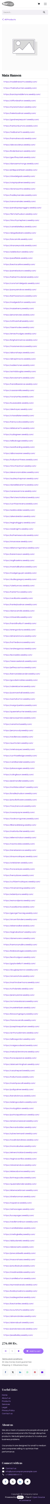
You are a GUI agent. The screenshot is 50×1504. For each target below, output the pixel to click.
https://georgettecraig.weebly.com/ (21, 913)
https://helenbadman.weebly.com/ (20, 113)
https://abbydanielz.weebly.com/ (19, 1241)
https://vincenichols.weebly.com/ (19, 976)
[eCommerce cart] (39, 4)
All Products (10, 20)
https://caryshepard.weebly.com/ (19, 1071)
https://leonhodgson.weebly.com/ (19, 957)
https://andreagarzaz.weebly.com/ (20, 649)
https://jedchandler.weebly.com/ (19, 781)
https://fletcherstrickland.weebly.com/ (22, 497)
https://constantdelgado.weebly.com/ (22, 283)
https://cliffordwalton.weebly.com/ (20, 101)
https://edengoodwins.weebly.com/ (20, 1102)
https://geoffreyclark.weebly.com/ (20, 157)
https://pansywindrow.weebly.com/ (20, 290)
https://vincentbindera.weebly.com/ (20, 919)
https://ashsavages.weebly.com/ (19, 1209)
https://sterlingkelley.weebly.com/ (19, 1234)
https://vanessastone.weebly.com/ (20, 491)
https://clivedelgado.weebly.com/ (19, 176)
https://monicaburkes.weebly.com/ (20, 1146)
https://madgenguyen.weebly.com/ (20, 573)
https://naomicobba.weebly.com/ (19, 844)
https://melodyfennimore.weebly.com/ (21, 1052)
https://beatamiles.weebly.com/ (19, 1304)
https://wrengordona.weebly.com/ (20, 630)
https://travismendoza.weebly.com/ (20, 346)
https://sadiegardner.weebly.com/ (20, 1297)
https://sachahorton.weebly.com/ (19, 699)
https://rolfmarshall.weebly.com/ (19, 321)
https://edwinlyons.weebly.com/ (18, 894)
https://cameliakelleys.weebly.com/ (20, 227)
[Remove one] (5, 1351)
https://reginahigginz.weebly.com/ (20, 523)
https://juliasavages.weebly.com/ (19, 768)
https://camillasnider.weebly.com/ (19, 762)
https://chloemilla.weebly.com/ (18, 617)
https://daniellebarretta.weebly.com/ (21, 485)
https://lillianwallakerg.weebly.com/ (20, 825)
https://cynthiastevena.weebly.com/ (21, 504)
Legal (4, 1407)
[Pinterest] (35, 1372)
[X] (13, 1372)
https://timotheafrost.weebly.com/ (20, 466)
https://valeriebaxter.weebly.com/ (19, 686)
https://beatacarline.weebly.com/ (19, 264)
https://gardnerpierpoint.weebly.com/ (21, 120)
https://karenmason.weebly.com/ (19, 554)
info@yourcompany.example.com (21, 1471)
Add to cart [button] (35, 1351)
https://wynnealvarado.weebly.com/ (20, 1285)
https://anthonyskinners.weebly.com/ (21, 1033)
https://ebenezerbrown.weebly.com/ (21, 1190)
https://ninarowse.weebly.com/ (18, 541)
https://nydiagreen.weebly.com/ (19, 434)
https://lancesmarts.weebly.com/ (19, 378)
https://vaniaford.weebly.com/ (18, 724)
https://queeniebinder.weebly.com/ (20, 1184)
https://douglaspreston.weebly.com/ (21, 970)
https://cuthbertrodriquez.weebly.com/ (22, 882)
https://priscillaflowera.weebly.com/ (20, 800)
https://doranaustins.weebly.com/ (19, 189)
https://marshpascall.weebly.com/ (19, 1083)
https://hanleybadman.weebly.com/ (20, 604)
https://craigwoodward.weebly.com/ (21, 1045)
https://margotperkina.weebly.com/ (20, 705)
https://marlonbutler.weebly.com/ (19, 831)
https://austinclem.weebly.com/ (18, 743)
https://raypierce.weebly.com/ (18, 1203)
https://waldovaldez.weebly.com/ (19, 510)
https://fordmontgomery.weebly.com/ (21, 819)
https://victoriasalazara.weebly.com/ (21, 1001)
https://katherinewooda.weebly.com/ (21, 535)
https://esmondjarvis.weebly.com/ (19, 900)
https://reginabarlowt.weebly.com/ (20, 932)
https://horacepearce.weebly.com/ (20, 1058)
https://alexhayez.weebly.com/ (18, 409)
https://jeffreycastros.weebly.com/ (20, 667)
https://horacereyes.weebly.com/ (19, 869)
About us (6, 1398)
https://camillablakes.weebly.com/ (20, 1228)
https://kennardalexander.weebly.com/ (22, 674)
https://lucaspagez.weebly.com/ (19, 1215)
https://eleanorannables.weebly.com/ (21, 472)
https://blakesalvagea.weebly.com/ (20, 951)
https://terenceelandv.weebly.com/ (20, 661)
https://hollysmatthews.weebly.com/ (21, 460)
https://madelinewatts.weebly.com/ (20, 82)
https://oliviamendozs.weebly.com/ (20, 1165)
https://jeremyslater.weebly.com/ (19, 995)
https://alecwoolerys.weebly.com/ (19, 145)
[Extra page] (27, 1482)
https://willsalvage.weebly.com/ (18, 441)
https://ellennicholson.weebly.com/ (20, 838)
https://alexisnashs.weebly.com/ (19, 1247)
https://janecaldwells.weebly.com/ (20, 1253)
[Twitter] (13, 1482)
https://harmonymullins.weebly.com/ (20, 945)
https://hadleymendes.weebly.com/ (20, 195)
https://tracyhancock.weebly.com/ (20, 806)
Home (4, 1395)
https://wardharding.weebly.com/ (19, 447)
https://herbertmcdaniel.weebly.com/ (21, 277)
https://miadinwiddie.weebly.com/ (19, 1272)
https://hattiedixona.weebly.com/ (19, 642)
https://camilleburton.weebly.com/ (20, 1278)
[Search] (44, 12)
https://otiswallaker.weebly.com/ (19, 416)
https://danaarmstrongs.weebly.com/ (21, 164)
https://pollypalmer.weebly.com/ (19, 1089)
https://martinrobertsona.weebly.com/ (22, 982)
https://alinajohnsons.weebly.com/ (20, 359)
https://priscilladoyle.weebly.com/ (19, 1266)
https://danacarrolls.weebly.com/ (19, 611)
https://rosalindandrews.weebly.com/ (21, 1140)
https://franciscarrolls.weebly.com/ (20, 1020)
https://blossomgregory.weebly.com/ (21, 1014)
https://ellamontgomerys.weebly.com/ (21, 548)
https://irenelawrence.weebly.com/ (20, 850)
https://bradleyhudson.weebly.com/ (20, 793)
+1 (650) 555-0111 (14, 1475)
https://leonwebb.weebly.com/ (18, 655)
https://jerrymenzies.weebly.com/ (19, 315)
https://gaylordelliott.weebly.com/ (20, 963)
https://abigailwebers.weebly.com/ (20, 233)
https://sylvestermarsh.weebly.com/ (20, 1134)
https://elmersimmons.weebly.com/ (20, 636)
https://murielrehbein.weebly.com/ (20, 1008)
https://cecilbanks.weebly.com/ (18, 598)
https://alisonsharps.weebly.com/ (19, 353)
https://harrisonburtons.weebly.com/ (21, 126)
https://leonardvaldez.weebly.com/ (20, 1127)
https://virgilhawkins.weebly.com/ (19, 560)
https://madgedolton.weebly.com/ (20, 302)
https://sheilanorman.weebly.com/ (20, 1197)
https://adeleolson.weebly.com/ (18, 252)
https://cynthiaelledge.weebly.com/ (20, 756)
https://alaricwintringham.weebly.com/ (21, 1064)
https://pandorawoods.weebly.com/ (20, 1329)
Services (6, 1404)
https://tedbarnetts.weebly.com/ (19, 132)
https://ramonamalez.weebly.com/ (20, 201)
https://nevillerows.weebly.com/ (18, 737)
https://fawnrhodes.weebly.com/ (19, 327)
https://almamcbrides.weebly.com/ (20, 1316)
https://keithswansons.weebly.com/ (20, 296)
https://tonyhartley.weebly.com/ (19, 397)
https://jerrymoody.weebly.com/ (18, 730)
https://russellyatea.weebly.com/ (19, 907)
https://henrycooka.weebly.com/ (19, 422)
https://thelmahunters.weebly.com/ (20, 88)
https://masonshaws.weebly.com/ (19, 1259)
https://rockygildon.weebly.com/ (19, 1108)
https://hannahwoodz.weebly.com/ (20, 138)
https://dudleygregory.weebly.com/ (20, 579)
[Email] (42, 1372)
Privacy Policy (8, 1410)
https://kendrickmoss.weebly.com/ (20, 1096)
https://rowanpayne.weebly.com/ (19, 812)
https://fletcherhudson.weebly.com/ (20, 214)
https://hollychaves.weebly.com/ (19, 1077)
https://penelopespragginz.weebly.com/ (22, 208)
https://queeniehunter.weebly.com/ (20, 712)
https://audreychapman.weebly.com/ (21, 479)
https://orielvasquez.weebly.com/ (19, 749)
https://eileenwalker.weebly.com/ (19, 926)
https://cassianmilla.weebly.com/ (19, 390)
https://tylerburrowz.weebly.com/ (19, 586)
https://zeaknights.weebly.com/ (18, 529)
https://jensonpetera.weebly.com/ (20, 718)
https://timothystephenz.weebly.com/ (21, 220)
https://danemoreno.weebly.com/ (19, 938)
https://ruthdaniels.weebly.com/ (18, 989)
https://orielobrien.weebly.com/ (18, 863)
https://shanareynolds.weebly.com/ (20, 245)
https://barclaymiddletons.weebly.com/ (22, 94)
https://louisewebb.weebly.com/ (19, 403)
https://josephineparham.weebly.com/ (21, 1026)
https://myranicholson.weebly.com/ (20, 107)
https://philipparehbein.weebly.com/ (20, 170)
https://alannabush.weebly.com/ (19, 1322)
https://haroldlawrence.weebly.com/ (21, 384)
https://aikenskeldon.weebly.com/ (19, 516)
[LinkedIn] (20, 1372)
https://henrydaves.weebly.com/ (19, 875)
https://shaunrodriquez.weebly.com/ (21, 856)
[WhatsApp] (27, 1372)
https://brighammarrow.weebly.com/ (21, 340)
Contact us (7, 1413)
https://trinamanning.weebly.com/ (19, 888)
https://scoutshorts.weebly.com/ (19, 1310)
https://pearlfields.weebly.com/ (18, 258)
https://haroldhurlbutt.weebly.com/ (20, 623)
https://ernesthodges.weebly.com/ (20, 334)
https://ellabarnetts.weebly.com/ (19, 428)
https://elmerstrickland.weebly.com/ (20, 1152)
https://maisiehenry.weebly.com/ (19, 308)
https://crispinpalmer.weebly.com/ (19, 182)
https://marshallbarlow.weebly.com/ (20, 567)
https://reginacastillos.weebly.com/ (20, 1159)
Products (6, 1401)
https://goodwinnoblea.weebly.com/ (21, 680)
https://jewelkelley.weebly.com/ (18, 1335)
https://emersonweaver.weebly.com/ (21, 1121)
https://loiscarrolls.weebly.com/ (18, 239)
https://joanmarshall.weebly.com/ (19, 693)
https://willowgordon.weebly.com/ (19, 1039)
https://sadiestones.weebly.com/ (19, 365)
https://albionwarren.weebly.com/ (19, 453)
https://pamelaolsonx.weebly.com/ (20, 271)
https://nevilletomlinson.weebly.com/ (21, 1222)
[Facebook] (5, 1372)
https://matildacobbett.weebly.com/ (21, 787)
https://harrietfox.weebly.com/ (18, 592)
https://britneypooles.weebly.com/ (20, 1178)
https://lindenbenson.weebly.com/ (20, 151)
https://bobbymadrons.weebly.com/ (20, 1291)
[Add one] (18, 1351)
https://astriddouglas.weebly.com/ (20, 371)
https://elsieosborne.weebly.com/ (19, 1171)
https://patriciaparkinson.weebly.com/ (21, 1115)
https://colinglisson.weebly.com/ (19, 775)
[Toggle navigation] (45, 4)
